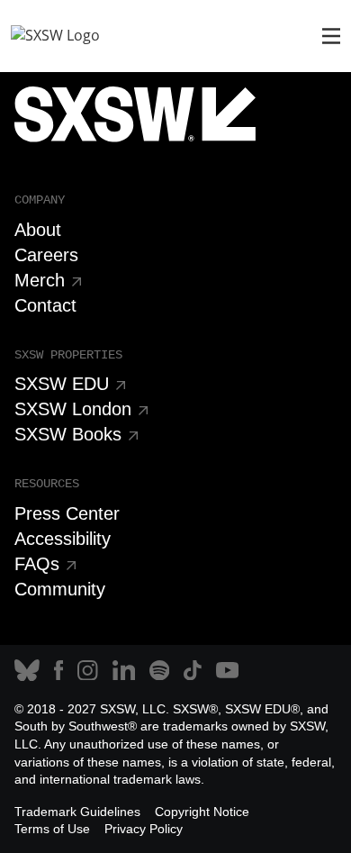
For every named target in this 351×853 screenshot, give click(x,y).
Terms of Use (52, 828)
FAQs (36, 564)
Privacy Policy (143, 828)
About (37, 230)
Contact (45, 305)
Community (59, 589)
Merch (39, 280)
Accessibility (62, 539)
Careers (46, 255)
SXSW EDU (61, 384)
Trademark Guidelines (77, 811)
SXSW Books (68, 434)
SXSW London (72, 409)
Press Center (67, 513)
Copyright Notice (202, 811)
